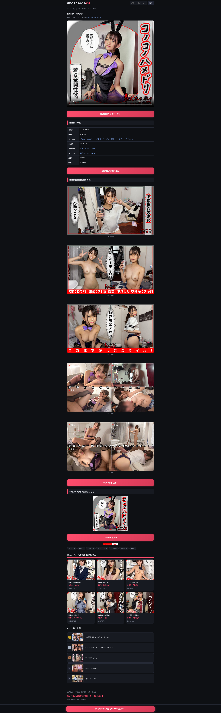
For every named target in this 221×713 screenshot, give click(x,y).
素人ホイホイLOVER (79, 9)
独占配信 (119, 139)
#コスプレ (91, 548)
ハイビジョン (128, 139)
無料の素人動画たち (78, 3)
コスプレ (90, 139)
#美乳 (133, 548)
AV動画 (77, 692)
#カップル (72, 548)
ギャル (82, 139)
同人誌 (83, 692)
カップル (106, 139)
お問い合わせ (91, 692)
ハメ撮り (98, 139)
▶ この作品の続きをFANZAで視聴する (110, 709)
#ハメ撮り (114, 548)
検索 (151, 3)
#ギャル (81, 548)
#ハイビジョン (102, 548)
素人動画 (70, 692)
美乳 (112, 139)
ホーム (69, 9)
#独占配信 (124, 548)
